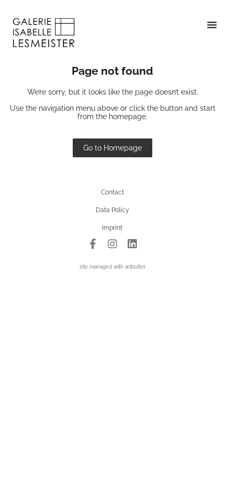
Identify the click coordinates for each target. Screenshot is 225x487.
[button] (212, 24)
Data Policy (112, 210)
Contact (112, 192)
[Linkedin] (132, 244)
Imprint (112, 227)
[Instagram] (112, 244)
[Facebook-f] (92, 244)
